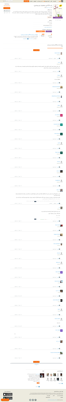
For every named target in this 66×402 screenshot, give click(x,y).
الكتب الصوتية (46, 1)
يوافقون (55, 58)
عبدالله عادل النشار (47, 376)
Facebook (58, 19)
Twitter (57, 19)
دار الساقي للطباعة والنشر (48, 27)
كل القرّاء (60, 383)
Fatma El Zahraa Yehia (61, 376)
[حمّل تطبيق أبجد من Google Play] (7, 398)
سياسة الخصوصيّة (55, 399)
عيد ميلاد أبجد (40, 1)
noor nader (57, 330)
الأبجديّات (54, 1)
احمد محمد (58, 341)
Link (17, 58)
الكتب (51, 1)
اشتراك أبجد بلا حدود (60, 395)
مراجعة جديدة (6, 8)
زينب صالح (58, 376)
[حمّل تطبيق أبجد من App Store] (7, 394)
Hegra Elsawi (51, 376)
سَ (55, 376)
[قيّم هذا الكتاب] (6, 6)
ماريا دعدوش (48, 7)
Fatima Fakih (57, 318)
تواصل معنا (48, 395)
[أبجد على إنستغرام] (30, 400)
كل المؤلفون (37, 386)
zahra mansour (31, 38)
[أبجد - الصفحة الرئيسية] (59, 1)
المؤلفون (34, 1)
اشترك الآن (40, 31)
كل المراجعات (36, 364)
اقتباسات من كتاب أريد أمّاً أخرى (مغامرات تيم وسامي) (29, 34)
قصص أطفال (49, 17)
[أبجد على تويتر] (33, 400)
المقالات (31, 1)
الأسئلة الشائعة (48, 397)
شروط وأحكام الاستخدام (50, 399)
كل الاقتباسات (25, 38)
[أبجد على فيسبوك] (35, 400)
